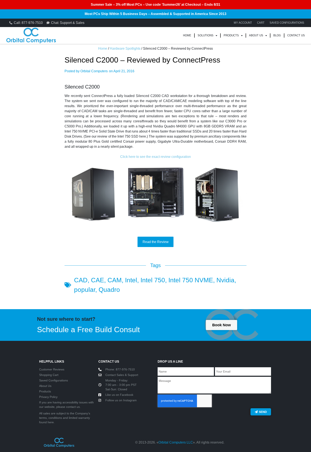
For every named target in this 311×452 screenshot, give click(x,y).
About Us (256, 35)
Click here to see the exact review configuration (155, 156)
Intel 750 (152, 280)
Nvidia (225, 280)
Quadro (109, 289)
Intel (131, 280)
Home (187, 35)
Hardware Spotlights (125, 48)
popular (84, 289)
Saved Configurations (287, 22)
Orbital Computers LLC (175, 442)
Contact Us (296, 35)
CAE (97, 280)
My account (243, 22)
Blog (277, 35)
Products (231, 35)
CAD (81, 280)
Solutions (205, 35)
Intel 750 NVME (190, 280)
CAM (114, 280)
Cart (260, 22)
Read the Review (156, 242)
